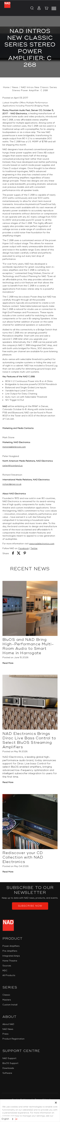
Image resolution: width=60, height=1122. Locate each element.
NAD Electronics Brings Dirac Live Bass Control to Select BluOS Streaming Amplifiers (29, 740)
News (15, 87)
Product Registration (13, 1039)
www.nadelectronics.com (41, 543)
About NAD (8, 1024)
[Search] (32, 8)
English (5, 1119)
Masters (6, 1000)
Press (5, 1034)
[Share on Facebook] (13, 554)
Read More (7, 663)
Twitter (34, 548)
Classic (6, 995)
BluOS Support (10, 1063)
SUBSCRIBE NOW (30, 905)
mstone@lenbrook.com (14, 447)
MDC (4, 970)
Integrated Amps (11, 956)
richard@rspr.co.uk (11, 484)
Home (6, 87)
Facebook (23, 548)
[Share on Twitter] (18, 554)
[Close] (55, 1102)
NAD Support (9, 1058)
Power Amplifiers (11, 946)
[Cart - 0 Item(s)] (46, 8)
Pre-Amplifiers (9, 951)
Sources (6, 966)
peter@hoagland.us (12, 465)
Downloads (8, 1068)
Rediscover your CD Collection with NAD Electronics (22, 857)
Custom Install (9, 1005)
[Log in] (38, 8)
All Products (8, 975)
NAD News (7, 1029)
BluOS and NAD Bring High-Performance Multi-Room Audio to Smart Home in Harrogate (28, 646)
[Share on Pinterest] (25, 554)
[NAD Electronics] (7, 8)
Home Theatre (9, 961)
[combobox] (7, 1119)
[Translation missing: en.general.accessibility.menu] (54, 8)
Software (7, 1073)
